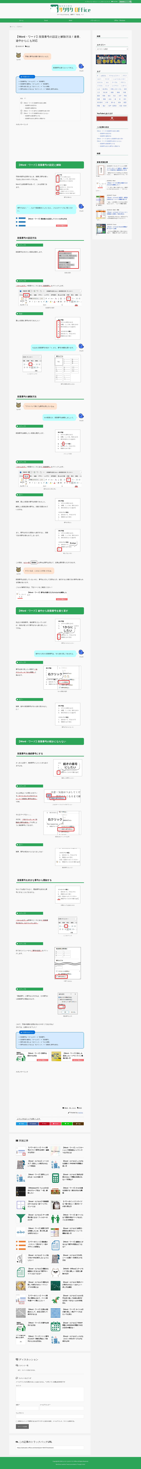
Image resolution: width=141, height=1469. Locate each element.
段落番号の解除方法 (30, 108)
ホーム (13, 26)
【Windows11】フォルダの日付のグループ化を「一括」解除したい (38, 1190)
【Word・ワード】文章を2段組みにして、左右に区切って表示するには (38, 1311)
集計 (104, 106)
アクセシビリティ (114, 75)
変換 (104, 96)
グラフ (125, 75)
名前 (18, 1405)
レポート (124, 85)
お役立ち (103, 75)
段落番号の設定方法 (30, 105)
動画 (118, 92)
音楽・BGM (122, 106)
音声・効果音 (112, 106)
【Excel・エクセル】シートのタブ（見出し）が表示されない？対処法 (38, 1163)
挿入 (114, 96)
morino (80, 1113)
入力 (98, 92)
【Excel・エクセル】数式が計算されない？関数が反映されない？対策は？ (72, 1176)
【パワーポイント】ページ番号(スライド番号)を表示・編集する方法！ (38, 1149)
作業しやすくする (116, 89)
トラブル (100, 85)
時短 (125, 96)
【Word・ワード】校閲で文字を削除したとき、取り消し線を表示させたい (38, 1230)
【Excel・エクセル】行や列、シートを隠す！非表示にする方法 (72, 1257)
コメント (18, 1385)
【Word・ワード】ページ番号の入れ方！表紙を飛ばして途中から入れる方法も (38, 1338)
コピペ (99, 79)
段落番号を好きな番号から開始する (35, 118)
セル (107, 82)
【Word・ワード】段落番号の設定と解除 (34, 103)
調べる (113, 102)
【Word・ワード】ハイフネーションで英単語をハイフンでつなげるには (72, 1150)
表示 (28, 46)
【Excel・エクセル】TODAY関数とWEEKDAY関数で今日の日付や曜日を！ (72, 1325)
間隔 (98, 106)
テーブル (114, 82)
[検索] (130, 1)
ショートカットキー (119, 79)
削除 (112, 92)
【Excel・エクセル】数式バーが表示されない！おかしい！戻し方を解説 (72, 1284)
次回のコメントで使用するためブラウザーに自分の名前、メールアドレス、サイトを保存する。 (47, 1421)
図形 (98, 96)
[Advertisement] (50, 141)
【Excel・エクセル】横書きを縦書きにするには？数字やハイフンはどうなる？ (38, 1271)
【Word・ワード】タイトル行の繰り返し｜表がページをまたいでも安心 (72, 1311)
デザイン (123, 82)
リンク (107, 85)
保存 (125, 89)
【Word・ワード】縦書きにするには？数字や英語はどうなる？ (72, 1244)
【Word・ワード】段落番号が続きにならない (36, 113)
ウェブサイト (20, 1413)
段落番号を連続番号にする (32, 116)
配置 (125, 102)
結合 (110, 99)
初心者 (105, 92)
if (97, 75)
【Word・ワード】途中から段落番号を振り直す (36, 111)
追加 (119, 102)
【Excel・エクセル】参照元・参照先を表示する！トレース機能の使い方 (72, 1230)
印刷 (124, 92)
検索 (98, 99)
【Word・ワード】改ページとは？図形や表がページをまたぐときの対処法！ (72, 1217)
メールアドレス (45, 1405)
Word (20, 26)
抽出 (109, 96)
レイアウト (115, 85)
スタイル (100, 82)
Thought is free (81, 1464)
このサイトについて (105, 1)
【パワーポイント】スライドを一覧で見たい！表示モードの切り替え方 (72, 1203)
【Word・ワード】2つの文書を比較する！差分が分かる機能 (72, 1190)
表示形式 (100, 102)
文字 (120, 96)
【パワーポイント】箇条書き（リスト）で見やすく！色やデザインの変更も (38, 1244)
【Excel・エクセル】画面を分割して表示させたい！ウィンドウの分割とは (38, 1284)
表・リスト (72, 1108)
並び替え (105, 89)
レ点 (98, 89)
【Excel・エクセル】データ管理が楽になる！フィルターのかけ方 (38, 1217)
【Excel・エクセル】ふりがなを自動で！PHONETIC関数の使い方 (72, 1163)
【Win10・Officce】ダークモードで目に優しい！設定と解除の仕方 (72, 1271)
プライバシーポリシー (92, 1)
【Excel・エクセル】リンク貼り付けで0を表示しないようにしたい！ (38, 1257)
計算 (107, 102)
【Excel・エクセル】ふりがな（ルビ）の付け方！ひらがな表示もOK (72, 1338)
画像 (104, 99)
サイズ (107, 79)
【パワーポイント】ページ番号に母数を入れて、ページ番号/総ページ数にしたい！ (38, 1298)
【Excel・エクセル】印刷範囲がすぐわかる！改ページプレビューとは (38, 1203)
